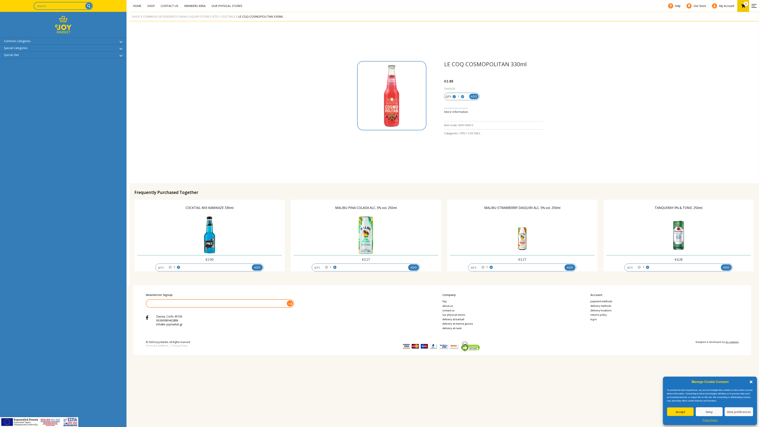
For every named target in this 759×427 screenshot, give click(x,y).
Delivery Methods (600, 306)
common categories (17, 41)
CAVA (182, 16)
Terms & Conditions (157, 345)
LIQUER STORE (199, 16)
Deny (709, 412)
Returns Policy (598, 314)
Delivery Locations (601, 310)
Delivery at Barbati (453, 319)
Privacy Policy (709, 420)
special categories (15, 48)
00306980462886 (167, 320)
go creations (732, 341)
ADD (257, 267)
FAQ (444, 301)
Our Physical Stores (226, 6)
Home (137, 6)
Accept (680, 412)
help (678, 6)
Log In (593, 319)
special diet (11, 55)
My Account (726, 6)
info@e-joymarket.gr (169, 324)
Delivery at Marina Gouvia (457, 323)
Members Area (195, 6)
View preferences (739, 412)
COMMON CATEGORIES (159, 16)
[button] (751, 382)
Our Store (700, 6)
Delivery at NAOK (452, 328)
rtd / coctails (223, 16)
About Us (447, 306)
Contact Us (169, 6)
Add (474, 96)
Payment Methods (601, 301)
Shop (151, 6)
